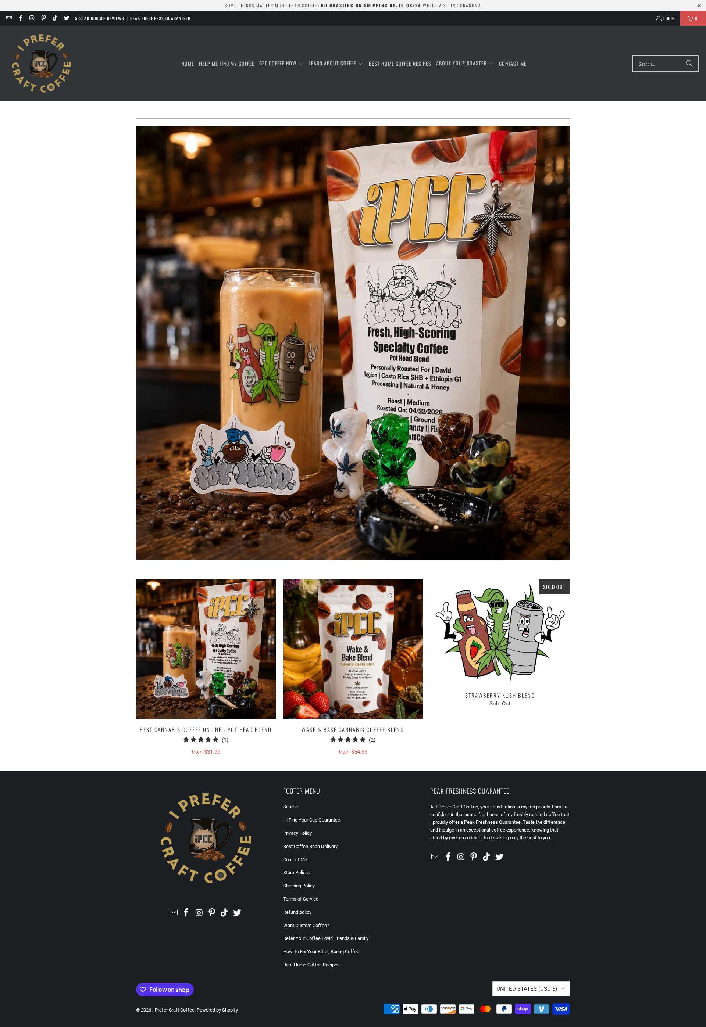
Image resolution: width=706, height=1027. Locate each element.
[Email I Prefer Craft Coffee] (9, 18)
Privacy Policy (297, 833)
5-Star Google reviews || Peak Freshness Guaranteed (132, 18)
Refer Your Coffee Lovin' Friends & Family (325, 938)
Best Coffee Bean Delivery (310, 846)
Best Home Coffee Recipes (311, 964)
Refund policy (297, 912)
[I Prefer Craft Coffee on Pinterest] (43, 18)
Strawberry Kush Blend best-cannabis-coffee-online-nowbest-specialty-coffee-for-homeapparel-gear (500, 632)
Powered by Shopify (217, 1010)
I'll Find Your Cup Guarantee (311, 820)
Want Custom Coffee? (306, 925)
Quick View (206, 665)
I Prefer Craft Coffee (173, 1010)
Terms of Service (300, 899)
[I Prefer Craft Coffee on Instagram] (32, 18)
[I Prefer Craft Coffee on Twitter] (66, 18)
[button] (281, 63)
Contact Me (295, 859)
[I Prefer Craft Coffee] (41, 63)
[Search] (689, 63)
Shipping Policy (299, 885)
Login (669, 18)
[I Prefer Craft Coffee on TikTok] (54, 18)
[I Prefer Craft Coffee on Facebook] (20, 18)
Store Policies (297, 872)
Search (290, 806)
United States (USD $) (526, 988)
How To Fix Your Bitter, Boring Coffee (321, 951)
